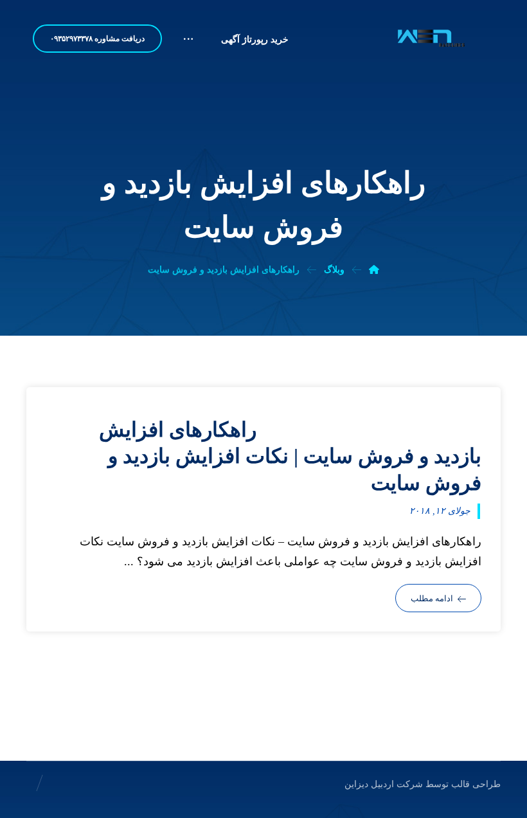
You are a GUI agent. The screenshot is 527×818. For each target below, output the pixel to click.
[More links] (188, 44)
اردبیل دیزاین (369, 784)
